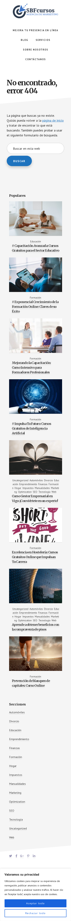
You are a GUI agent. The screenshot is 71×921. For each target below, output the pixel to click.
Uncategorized (20, 480)
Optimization (25, 491)
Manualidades (42, 488)
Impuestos (28, 488)
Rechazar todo (35, 913)
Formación (35, 297)
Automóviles (36, 480)
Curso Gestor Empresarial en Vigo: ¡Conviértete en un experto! (35, 498)
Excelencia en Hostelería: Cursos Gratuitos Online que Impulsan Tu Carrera (35, 557)
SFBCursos (35, 11)
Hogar (18, 488)
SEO (35, 491)
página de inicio (53, 120)
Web (54, 491)
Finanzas (43, 484)
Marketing (15, 792)
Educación (35, 241)
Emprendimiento (28, 484)
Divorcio (48, 480)
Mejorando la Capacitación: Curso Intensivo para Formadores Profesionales (31, 367)
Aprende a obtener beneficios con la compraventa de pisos (35, 627)
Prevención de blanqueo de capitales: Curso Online (31, 683)
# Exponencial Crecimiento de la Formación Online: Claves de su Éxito (35, 306)
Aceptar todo (35, 903)
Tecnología (44, 491)
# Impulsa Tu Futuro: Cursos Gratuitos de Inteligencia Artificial (31, 428)
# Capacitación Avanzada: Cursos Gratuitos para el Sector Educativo (35, 248)
